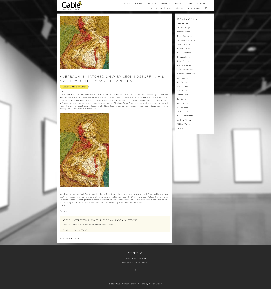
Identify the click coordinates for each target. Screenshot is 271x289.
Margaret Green (184, 65)
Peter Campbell (184, 36)
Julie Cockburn (184, 44)
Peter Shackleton (185, 116)
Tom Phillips (182, 111)
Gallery (165, 3)
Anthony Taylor (184, 120)
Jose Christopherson (187, 40)
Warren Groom (155, 284)
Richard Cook (183, 49)
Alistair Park (182, 107)
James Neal (182, 95)
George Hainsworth (186, 74)
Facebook (76, 238)
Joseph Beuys (183, 28)
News (178, 3)
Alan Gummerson (185, 70)
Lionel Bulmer (183, 32)
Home (127, 3)
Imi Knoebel (182, 82)
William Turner (183, 124)
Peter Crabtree (184, 53)
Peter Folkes (183, 61)
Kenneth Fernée (184, 57)
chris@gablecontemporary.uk (188, 8)
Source (63, 211)
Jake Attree (182, 23)
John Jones (182, 78)
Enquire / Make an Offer (74, 87)
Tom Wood (182, 128)
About (138, 3)
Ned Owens (182, 103)
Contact (202, 3)
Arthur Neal (182, 90)
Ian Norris (181, 99)
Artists (152, 3)
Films (189, 3)
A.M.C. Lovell (183, 86)
